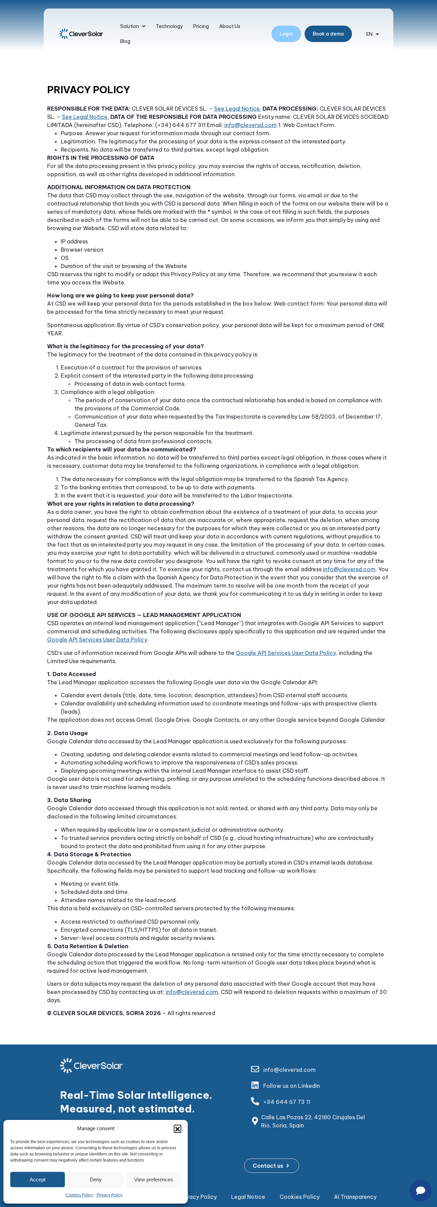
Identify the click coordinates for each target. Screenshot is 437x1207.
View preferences (153, 1179)
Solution (129, 26)
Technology (169, 26)
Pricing (201, 26)
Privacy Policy (110, 1195)
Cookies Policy (79, 1195)
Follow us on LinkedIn (291, 1085)
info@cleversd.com (250, 125)
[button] (177, 1128)
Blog (125, 41)
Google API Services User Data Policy (97, 639)
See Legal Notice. (237, 108)
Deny (96, 1179)
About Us (229, 26)
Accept (37, 1179)
